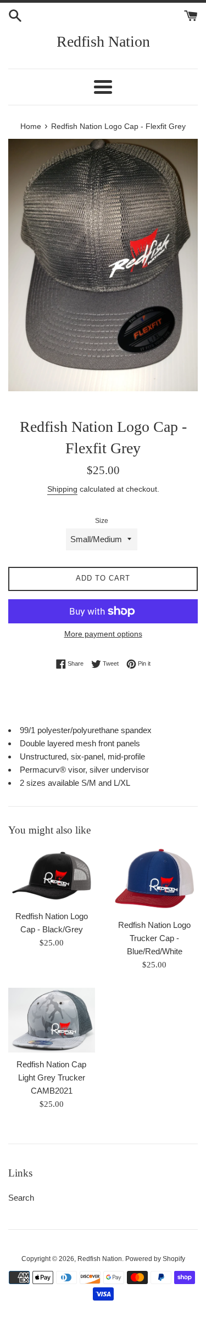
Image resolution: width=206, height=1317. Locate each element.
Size (101, 521)
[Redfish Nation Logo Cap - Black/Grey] (51, 876)
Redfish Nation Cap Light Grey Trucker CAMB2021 (51, 1077)
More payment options (103, 633)
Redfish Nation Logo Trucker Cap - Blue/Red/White (154, 938)
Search (21, 1197)
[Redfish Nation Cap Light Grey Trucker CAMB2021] (51, 1020)
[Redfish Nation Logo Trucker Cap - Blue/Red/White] (155, 880)
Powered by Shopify (155, 1259)
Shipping (62, 489)
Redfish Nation (103, 41)
